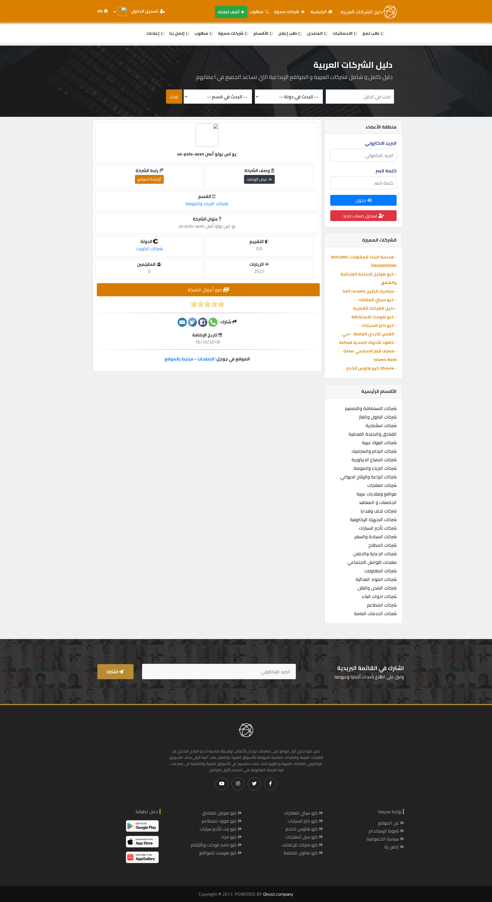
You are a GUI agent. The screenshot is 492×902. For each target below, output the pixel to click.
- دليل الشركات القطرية (375, 308)
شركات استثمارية (381, 425)
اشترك (112, 672)
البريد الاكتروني (381, 143)
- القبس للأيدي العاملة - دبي (369, 334)
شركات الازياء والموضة (375, 468)
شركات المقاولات (380, 570)
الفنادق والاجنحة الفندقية (372, 434)
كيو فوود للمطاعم (220, 821)
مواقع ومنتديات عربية (376, 493)
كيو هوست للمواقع (218, 853)
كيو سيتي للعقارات (301, 813)
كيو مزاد (229, 837)
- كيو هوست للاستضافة (374, 317)
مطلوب (257, 11)
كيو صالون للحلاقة (301, 853)
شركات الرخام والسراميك (374, 451)
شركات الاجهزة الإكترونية (373, 519)
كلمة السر (386, 170)
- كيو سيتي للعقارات (377, 299)
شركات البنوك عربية (379, 442)
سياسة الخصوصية (383, 839)
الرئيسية (318, 11)
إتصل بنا (177, 33)
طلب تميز (371, 33)
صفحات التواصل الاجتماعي (372, 562)
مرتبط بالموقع (179, 359)
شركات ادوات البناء (379, 596)
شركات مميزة (287, 11)
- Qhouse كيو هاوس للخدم (371, 368)
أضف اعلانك (229, 12)
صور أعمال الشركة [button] (205, 289)
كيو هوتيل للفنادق (220, 813)
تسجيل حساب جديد (360, 215)
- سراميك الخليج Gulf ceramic (370, 291)
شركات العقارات (382, 485)
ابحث (174, 96)
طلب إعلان (288, 33)
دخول (361, 200)
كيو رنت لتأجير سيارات (219, 829)
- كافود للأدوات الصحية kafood (368, 342)
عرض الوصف (257, 179)
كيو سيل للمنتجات (302, 837)
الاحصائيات (343, 33)
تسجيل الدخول (145, 11)
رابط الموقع (148, 179)
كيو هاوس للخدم (302, 829)
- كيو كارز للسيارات (379, 325)
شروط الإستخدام (384, 831)
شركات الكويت (149, 248)
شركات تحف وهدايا (378, 511)
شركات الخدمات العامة (375, 613)
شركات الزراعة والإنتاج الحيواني (368, 476)
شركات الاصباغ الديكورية (374, 459)
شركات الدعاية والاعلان (375, 553)
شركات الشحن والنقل (377, 587)
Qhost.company (278, 894)
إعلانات (153, 33)
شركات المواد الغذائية (376, 579)
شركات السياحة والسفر (375, 536)
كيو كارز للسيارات (303, 821)
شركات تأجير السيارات (378, 528)
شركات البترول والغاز (378, 417)
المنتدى (315, 33)
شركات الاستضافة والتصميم (371, 408)
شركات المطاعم (382, 605)
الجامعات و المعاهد (378, 502)
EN (100, 11)
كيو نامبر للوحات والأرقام (214, 845)
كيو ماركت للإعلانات (300, 845)
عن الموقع (389, 823)
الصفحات (205, 359)
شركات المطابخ (382, 545)
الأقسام (261, 33)
